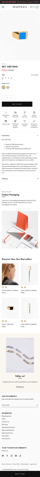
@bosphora (20, 387)
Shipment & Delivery (8, 427)
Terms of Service (6, 464)
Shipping (5, 179)
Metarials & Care (7, 433)
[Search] (34, 7)
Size (20, 75)
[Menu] (3, 7)
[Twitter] (3, 456)
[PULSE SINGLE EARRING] (10, 274)
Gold (3, 87)
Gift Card (5, 424)
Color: (5, 83)
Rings (3, 64)
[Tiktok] (20, 456)
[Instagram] (11, 456)
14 (8, 78)
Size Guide (34, 75)
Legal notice (33, 464)
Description (5, 135)
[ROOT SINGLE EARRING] (29, 274)
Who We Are (6, 438)
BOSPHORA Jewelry (11, 469)
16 (11, 78)
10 (2, 78)
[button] (16, 246)
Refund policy (25, 464)
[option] (20, 229)
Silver (7, 87)
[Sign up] (37, 405)
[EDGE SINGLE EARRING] (29, 308)
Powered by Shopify (23, 469)
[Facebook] (7, 456)
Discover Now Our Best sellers (17, 259)
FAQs (3, 419)
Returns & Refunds (8, 430)
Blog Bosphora (6, 416)
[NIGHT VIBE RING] (10, 308)
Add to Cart (20, 474)
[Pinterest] (16, 456)
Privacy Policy (16, 464)
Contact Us (5, 422)
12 (5, 78)
